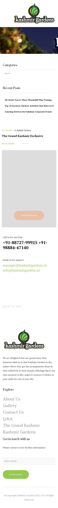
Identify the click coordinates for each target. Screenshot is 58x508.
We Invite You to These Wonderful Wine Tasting (28, 100)
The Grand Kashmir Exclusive (22, 136)
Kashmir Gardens (19, 432)
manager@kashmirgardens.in (25, 265)
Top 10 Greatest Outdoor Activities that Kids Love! (29, 105)
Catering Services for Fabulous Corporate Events (28, 111)
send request (29, 215)
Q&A (8, 419)
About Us (11, 399)
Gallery (10, 405)
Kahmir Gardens (24, 130)
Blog (7, 73)
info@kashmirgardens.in (21, 270)
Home (23, 45)
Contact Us (13, 412)
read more (8, 144)
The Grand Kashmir (21, 425)
